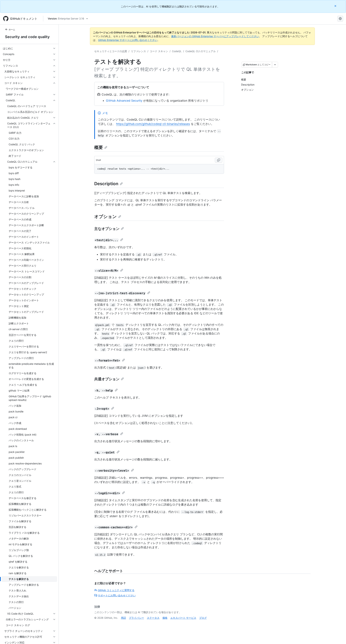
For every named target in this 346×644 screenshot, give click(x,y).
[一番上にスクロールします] (338, 636)
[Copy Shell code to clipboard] (218, 160)
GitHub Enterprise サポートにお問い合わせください (127, 40)
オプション (105, 216)
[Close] (336, 6)
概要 (98, 147)
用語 (123, 617)
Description (106, 183)
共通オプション (106, 379)
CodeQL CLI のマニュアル (200, 51)
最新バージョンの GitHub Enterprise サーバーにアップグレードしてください (215, 36)
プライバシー (136, 617)
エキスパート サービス (183, 617)
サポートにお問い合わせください (117, 595)
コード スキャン (159, 51)
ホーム (12, 29)
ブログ (203, 617)
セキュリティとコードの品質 (110, 51)
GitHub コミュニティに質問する (116, 590)
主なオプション (106, 229)
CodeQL (177, 51)
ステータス (153, 617)
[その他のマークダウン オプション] (275, 65)
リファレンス (138, 51)
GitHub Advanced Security (124, 100)
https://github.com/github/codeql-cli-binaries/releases (153, 124)
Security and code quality (27, 37)
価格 (164, 617)
